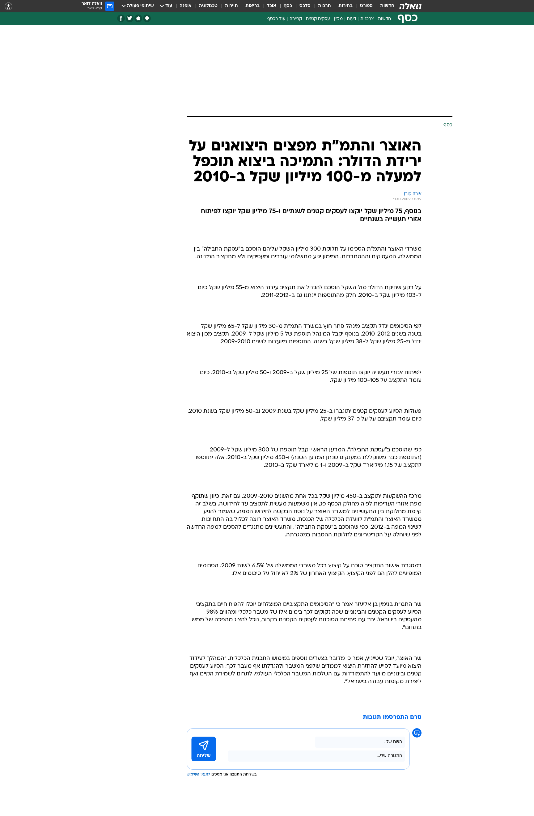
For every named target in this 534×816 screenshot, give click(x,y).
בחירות (345, 6)
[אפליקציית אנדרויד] (147, 18)
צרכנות (367, 19)
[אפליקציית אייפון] (138, 18)
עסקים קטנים (318, 19)
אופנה (186, 6)
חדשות (387, 6)
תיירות (231, 6)
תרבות (324, 6)
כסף (288, 6)
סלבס (305, 6)
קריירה (296, 19)
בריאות (252, 6)
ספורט (366, 6)
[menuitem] (383, 6)
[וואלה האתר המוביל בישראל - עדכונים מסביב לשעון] (410, 6)
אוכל (271, 6)
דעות (351, 19)
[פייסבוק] (121, 18)
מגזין (338, 19)
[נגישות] (8, 6)
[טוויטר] (130, 18)
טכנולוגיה (208, 6)
